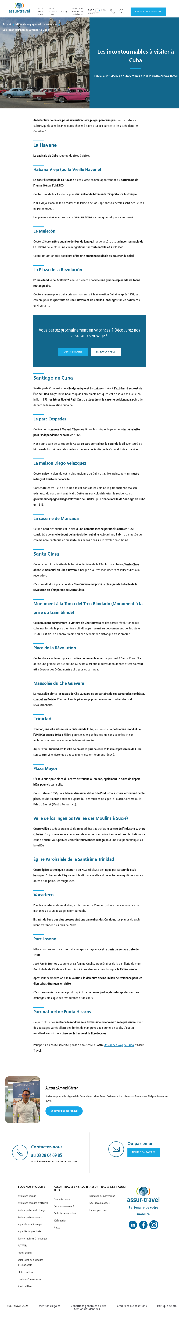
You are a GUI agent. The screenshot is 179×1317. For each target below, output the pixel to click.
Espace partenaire (99, 1210)
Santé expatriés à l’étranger (32, 1210)
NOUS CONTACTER (143, 1152)
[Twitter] (154, 1226)
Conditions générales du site (88, 1306)
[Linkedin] (133, 1226)
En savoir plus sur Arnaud (64, 1111)
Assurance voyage (27, 1196)
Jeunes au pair (25, 1253)
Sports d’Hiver (25, 1286)
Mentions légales (49, 1306)
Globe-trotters (25, 1272)
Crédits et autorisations (132, 1306)
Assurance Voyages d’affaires (33, 1203)
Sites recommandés (100, 1203)
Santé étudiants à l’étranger (32, 1239)
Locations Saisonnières (29, 1279)
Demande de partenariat (102, 1196)
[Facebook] (143, 1226)
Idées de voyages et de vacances (36, 24)
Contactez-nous (62, 1199)
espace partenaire (148, 11)
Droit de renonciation (65, 1213)
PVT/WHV (22, 1246)
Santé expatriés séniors (30, 1217)
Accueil (7, 24)
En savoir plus (106, 352)
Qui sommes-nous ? (64, 1206)
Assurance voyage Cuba (119, 1045)
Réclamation (60, 1221)
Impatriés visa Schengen (30, 1224)
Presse (57, 1228)
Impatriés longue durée (29, 1231)
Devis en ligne (73, 352)
